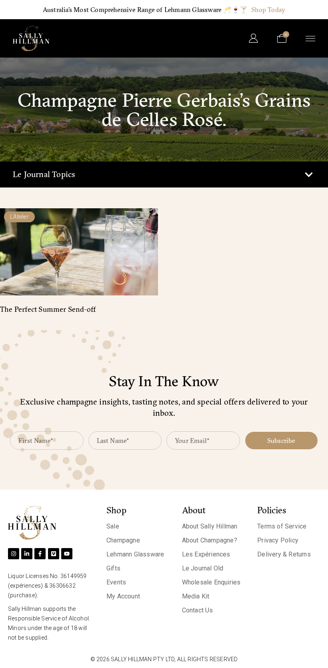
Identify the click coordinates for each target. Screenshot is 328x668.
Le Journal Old (203, 568)
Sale (112, 526)
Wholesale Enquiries (211, 582)
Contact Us (197, 610)
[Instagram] (13, 553)
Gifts (113, 568)
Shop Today (268, 9)
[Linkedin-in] (26, 553)
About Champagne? (209, 540)
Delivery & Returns (284, 554)
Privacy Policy (277, 540)
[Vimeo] (53, 553)
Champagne (123, 540)
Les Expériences (206, 554)
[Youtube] (66, 553)
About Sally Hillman (210, 526)
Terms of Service (281, 526)
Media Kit (196, 596)
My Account (123, 596)
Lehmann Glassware (135, 554)
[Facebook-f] (40, 553)
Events (116, 582)
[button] (308, 174)
